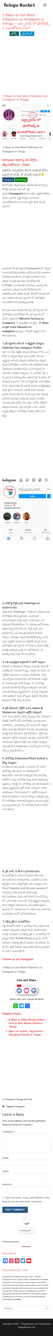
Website (7, 1184)
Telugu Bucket (19, 5)
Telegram (8, 179)
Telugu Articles (24, 1099)
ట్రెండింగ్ (27, 33)
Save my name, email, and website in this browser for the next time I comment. (25, 1199)
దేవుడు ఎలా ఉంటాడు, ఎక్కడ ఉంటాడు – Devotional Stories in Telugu (27, 1033)
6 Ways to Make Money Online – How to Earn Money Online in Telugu (28, 1023)
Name (5, 1158)
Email (5, 1171)
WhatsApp (21, 179)
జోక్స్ (14, 33)
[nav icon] (44, 5)
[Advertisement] (26, 66)
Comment (9, 1132)
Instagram (19, 1106)
